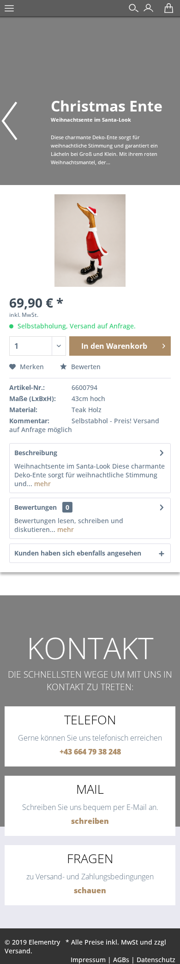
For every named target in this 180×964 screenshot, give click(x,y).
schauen (90, 890)
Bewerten (85, 366)
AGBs (121, 959)
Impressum (88, 959)
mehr (41, 483)
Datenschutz (156, 959)
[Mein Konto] (146, 11)
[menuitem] (9, 13)
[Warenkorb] (166, 11)
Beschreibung (35, 452)
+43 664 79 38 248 (90, 752)
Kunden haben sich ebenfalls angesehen (77, 553)
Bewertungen (35, 507)
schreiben (90, 821)
